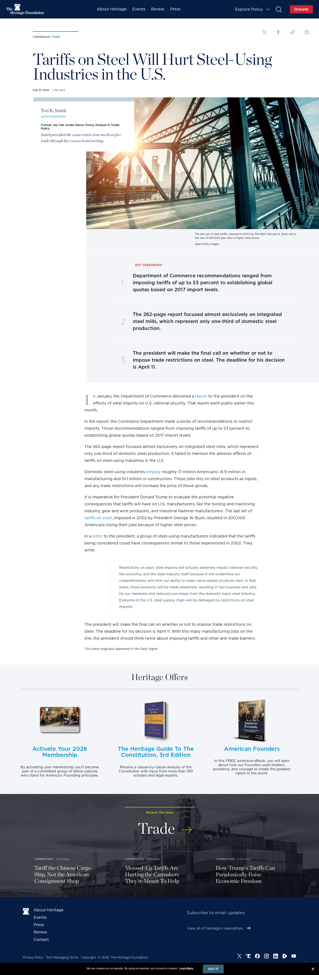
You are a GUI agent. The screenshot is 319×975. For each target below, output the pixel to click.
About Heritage (112, 9)
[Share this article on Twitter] (264, 32)
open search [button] (278, 9)
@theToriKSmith (53, 116)
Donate (301, 9)
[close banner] (313, 969)
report (201, 396)
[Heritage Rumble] (284, 957)
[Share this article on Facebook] (278, 32)
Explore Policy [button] (249, 9)
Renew (157, 9)
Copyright (88, 957)
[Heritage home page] (26, 911)
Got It (213, 969)
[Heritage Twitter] (239, 957)
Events (138, 9)
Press (175, 9)
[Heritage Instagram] (266, 957)
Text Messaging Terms (62, 957)
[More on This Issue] (186, 827)
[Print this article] (306, 32)
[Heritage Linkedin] (275, 957)
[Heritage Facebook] (257, 957)
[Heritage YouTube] (293, 957)
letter (97, 536)
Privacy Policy (33, 957)
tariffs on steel (98, 518)
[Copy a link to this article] (292, 32)
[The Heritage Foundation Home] (25, 9)
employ (153, 471)
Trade (56, 36)
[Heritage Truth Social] (248, 957)
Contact (41, 939)
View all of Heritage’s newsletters (215, 928)
